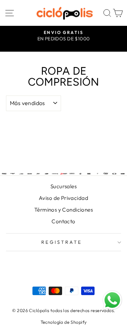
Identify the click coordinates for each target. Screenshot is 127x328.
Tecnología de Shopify (64, 322)
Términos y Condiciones (63, 209)
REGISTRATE (61, 242)
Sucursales (63, 186)
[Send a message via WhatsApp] (112, 300)
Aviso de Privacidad (63, 198)
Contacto (63, 221)
